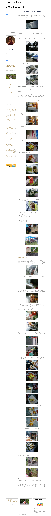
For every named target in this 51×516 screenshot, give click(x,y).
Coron (10, 89)
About (23, 9)
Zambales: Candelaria (8, 157)
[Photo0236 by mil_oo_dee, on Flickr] (31, 451)
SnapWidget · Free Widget (13, 32)
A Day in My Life (8, 102)
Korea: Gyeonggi (14, 111)
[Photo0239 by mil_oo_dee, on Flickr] (31, 139)
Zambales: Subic (7, 159)
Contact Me (37, 9)
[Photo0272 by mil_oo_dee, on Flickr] (31, 320)
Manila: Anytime (10, 140)
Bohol (10, 85)
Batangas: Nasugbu (8, 126)
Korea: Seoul (12, 112)
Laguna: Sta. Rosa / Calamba (12, 138)
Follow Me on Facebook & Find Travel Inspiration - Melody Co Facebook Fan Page (13, 501)
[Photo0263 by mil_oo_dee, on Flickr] (31, 466)
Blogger (30, 514)
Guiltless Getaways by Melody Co (10, 46)
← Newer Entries (20, 494)
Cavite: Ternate (9, 132)
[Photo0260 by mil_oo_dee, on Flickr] (31, 426)
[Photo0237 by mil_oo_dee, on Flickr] (31, 111)
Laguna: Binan (11, 136)
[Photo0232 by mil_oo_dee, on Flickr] (31, 50)
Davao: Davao (14, 134)
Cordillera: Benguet (8, 134)
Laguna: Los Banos (11, 137)
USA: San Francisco (8, 119)
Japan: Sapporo (13, 106)
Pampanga (12, 152)
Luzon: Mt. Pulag (8, 139)
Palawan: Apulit (13, 150)
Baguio (10, 83)
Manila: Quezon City (12, 144)
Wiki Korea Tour (11, 120)
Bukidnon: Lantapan (12, 128)
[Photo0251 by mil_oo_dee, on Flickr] (31, 403)
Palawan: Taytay (7, 152)
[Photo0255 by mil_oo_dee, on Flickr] (31, 197)
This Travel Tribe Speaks (11, 116)
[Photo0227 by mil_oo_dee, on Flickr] (31, 210)
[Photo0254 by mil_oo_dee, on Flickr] (31, 245)
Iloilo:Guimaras (7, 136)
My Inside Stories (15, 9)
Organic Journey (8, 114)
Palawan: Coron (8, 151)
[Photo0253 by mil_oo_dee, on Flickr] (31, 61)
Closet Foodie (13, 103)
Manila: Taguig (12, 146)
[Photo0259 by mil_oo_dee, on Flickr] (31, 380)
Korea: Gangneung (13, 109)
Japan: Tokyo (7, 107)
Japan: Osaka (7, 106)
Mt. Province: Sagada (12, 147)
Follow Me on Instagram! (11, 499)
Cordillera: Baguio (11, 133)
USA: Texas (12, 119)
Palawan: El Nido (13, 151)
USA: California (9, 118)
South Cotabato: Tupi (12, 155)
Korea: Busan (8, 108)
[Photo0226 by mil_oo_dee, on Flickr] (31, 369)
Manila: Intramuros (8, 141)
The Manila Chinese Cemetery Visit (22, 257)
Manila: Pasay (10, 143)
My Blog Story (29, 9)
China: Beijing (12, 102)
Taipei (10, 96)
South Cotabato (10, 95)
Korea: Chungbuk (13, 108)
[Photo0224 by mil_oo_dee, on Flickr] (31, 288)
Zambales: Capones (13, 157)
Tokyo (10, 97)
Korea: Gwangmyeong (8, 111)
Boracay (11, 86)
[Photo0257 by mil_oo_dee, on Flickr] (31, 355)
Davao (10, 90)
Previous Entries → (43, 494)
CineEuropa (10, 87)
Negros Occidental (8, 148)
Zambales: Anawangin (8, 156)
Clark (10, 88)
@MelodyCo (9, 22)
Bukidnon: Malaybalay (8, 129)
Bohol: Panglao (11, 127)
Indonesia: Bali (13, 104)
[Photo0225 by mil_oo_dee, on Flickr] (31, 274)
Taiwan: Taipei (11, 115)
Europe (9, 104)
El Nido (10, 91)
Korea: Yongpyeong (8, 113)
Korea (12, 107)
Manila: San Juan (9, 145)
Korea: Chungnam (8, 109)
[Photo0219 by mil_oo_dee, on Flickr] (31, 173)
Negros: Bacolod (13, 148)
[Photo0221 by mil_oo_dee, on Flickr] (31, 440)
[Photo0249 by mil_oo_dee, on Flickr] (31, 392)
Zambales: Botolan (13, 156)
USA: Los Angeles (13, 118)
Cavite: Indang (11, 131)
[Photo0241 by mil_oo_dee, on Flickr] (31, 302)
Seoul (10, 94)
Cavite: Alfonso (7, 131)
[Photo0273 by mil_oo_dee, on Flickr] (31, 233)
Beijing (10, 84)
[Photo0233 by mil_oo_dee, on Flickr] (31, 84)
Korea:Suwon (12, 113)
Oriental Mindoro (8, 150)
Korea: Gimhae (13, 110)
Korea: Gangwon (8, 110)
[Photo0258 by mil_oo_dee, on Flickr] (31, 185)
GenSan (11, 92)
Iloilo (10, 93)
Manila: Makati (13, 141)
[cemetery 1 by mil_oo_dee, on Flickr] (31, 29)
